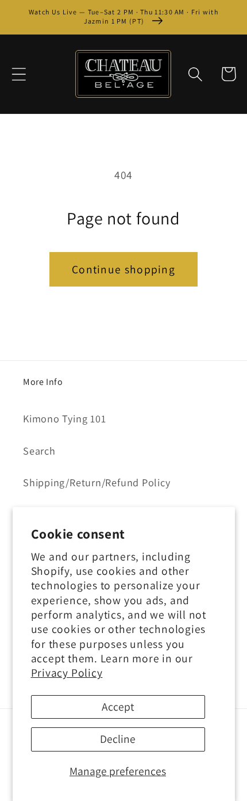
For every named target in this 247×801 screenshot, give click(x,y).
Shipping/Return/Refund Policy (97, 482)
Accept (118, 706)
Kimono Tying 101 (64, 418)
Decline (118, 738)
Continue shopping (123, 269)
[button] (18, 74)
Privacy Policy (67, 672)
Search (39, 450)
